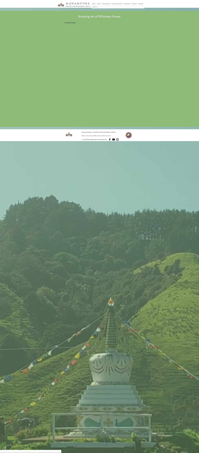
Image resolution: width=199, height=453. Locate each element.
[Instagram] (117, 139)
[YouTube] (113, 139)
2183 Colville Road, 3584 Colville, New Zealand (96, 136)
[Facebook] (109, 139)
